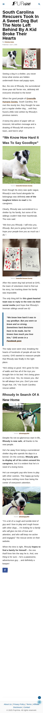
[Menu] (3, 4)
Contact (26, 707)
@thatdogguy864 (24, 433)
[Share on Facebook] (5, 570)
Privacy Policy (19, 704)
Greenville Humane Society (24, 185)
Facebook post (14, 341)
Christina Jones (9, 42)
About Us (8, 704)
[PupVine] (21, 4)
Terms (29, 704)
